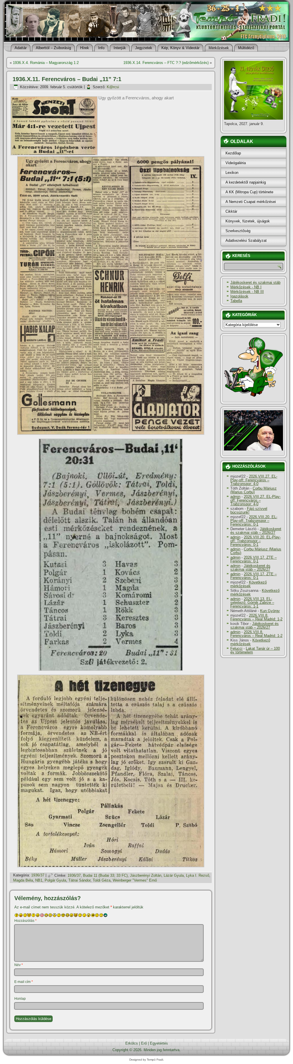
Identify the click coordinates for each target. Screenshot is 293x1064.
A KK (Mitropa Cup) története (249, 192)
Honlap (20, 999)
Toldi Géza (101, 880)
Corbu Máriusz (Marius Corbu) (253, 490)
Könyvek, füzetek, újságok (247, 221)
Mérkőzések (219, 48)
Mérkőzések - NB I (246, 287)
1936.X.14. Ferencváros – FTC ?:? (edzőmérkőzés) (166, 63)
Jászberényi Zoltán (145, 875)
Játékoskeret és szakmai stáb (255, 282)
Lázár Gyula (174, 875)
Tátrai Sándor (79, 880)
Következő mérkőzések (248, 584)
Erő (144, 1043)
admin (235, 496)
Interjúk (120, 48)
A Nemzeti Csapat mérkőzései (250, 202)
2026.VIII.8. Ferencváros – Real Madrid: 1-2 (256, 617)
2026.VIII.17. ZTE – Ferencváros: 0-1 (253, 559)
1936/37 (37, 875)
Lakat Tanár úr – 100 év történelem (255, 650)
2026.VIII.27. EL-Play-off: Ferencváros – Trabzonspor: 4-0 (253, 480)
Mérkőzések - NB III (247, 291)
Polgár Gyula (55, 880)
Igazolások (239, 296)
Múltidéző (246, 48)
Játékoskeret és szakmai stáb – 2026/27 (255, 531)
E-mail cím (23, 982)
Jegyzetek (143, 48)
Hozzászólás (25, 921)
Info (101, 48)
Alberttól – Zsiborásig (53, 48)
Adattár (21, 48)
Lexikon (231, 172)
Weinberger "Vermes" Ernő (135, 880)
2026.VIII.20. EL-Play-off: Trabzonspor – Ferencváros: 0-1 (253, 520)
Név (18, 965)
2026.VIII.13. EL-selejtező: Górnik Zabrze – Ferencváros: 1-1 (252, 602)
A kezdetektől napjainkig (245, 182)
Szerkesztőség (237, 231)
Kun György (270, 611)
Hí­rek (84, 48)
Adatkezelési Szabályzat (246, 240)
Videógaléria (235, 163)
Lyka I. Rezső (197, 875)
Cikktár (231, 211)
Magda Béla (23, 880)
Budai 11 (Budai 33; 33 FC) (105, 875)
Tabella (236, 301)
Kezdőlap (233, 153)
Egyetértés (159, 1043)
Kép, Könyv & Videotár (180, 48)
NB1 (38, 880)
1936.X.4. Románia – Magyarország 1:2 (46, 63)
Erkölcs (131, 1043)
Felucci (236, 648)
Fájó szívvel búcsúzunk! (248, 510)
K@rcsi (113, 87)
